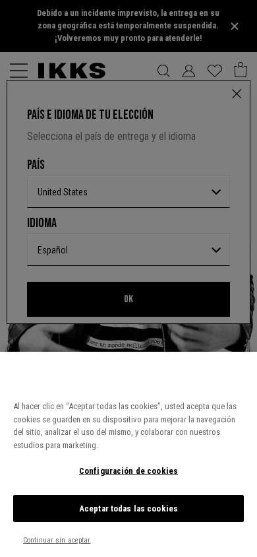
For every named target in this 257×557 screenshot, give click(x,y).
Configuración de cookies (128, 471)
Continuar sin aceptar (56, 540)
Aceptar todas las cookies (128, 508)
